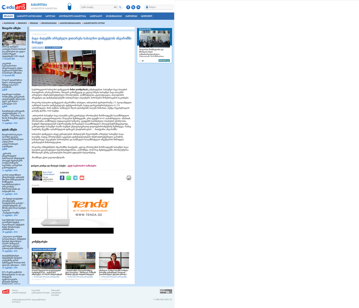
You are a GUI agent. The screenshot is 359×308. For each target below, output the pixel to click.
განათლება (39, 5)
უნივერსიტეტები (49, 23)
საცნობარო (96, 16)
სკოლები (50, 16)
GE (115, 7)
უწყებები (34, 23)
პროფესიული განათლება (72, 16)
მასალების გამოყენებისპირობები (56, 292)
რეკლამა (35, 185)
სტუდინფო (146, 16)
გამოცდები (131, 16)
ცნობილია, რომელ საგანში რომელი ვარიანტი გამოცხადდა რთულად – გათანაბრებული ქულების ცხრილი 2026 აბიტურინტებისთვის (113, 272)
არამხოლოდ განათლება (40, 9)
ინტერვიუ (22, 23)
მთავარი (8, 16)
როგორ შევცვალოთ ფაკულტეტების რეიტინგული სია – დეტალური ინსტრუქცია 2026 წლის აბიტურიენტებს (47, 272)
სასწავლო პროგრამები (29, 16)
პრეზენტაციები (114, 16)
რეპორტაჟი (9, 23)
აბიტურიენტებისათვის (70, 23)
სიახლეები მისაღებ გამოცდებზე (46, 277)
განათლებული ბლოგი (94, 23)
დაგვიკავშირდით (39, 300)
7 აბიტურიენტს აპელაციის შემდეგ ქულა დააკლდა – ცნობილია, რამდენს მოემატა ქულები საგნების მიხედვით (80, 272)
